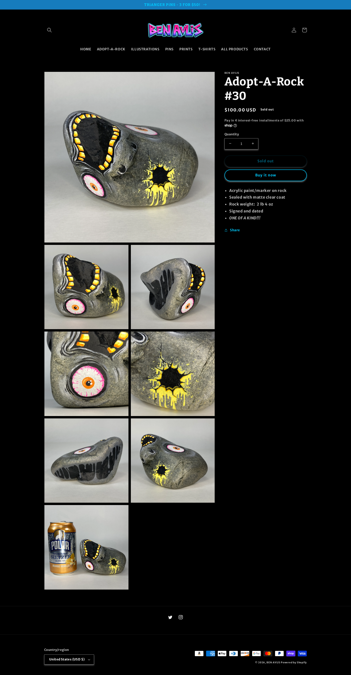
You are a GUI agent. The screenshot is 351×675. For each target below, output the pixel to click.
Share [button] (235, 230)
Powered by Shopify (294, 662)
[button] (49, 30)
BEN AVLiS (273, 662)
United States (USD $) (67, 659)
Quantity (231, 134)
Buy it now (265, 175)
